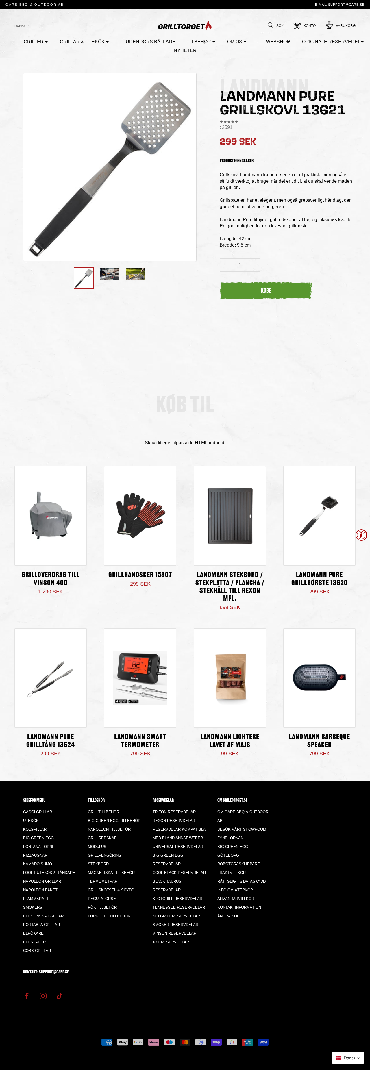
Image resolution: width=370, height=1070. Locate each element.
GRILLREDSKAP (102, 838)
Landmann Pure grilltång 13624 (50, 741)
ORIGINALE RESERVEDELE (333, 41)
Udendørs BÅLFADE (150, 41)
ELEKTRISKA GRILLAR (43, 916)
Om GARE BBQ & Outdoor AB (242, 816)
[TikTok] (59, 995)
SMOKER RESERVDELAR (175, 925)
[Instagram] (43, 995)
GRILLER (34, 41)
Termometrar (102, 881)
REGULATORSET (103, 899)
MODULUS (97, 847)
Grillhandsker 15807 (140, 575)
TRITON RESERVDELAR (174, 812)
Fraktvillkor (231, 873)
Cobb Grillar (37, 951)
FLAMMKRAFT (36, 899)
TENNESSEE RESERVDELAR (179, 907)
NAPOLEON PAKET (40, 890)
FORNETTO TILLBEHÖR (109, 916)
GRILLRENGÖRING (104, 855)
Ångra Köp (228, 916)
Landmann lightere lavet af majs (229, 741)
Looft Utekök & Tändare (49, 873)
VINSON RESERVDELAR (174, 933)
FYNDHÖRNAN (230, 838)
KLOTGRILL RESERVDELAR (177, 899)
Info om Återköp (235, 890)
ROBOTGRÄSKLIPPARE (238, 864)
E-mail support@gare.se (340, 4)
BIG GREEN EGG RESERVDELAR (168, 859)
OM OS (234, 41)
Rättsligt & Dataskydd (241, 881)
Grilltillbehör (103, 812)
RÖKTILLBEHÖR (102, 907)
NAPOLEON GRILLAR (42, 881)
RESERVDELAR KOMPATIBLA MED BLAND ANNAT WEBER (179, 833)
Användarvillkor (235, 899)
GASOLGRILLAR (37, 812)
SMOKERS (32, 907)
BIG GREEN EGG (38, 838)
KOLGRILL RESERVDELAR (176, 916)
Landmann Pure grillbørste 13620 (319, 579)
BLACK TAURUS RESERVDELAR (167, 885)
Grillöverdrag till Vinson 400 (51, 579)
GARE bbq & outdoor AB (34, 4)
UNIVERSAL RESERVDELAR (178, 847)
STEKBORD (98, 864)
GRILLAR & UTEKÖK (82, 41)
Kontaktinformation (239, 907)
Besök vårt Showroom (241, 829)
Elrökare (33, 933)
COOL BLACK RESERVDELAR (179, 873)
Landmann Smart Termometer (140, 741)
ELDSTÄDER (34, 942)
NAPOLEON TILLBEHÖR (109, 829)
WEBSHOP (278, 41)
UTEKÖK (31, 821)
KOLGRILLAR (35, 829)
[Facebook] (26, 995)
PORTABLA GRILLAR (41, 925)
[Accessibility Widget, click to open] (361, 535)
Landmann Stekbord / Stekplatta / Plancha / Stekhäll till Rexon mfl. (229, 587)
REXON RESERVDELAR (174, 821)
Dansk (20, 26)
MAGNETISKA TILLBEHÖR (111, 873)
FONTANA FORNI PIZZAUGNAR (38, 851)
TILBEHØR (199, 41)
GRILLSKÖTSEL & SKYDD (111, 890)
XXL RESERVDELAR (171, 942)
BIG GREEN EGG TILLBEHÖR (114, 821)
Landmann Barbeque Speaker (319, 741)
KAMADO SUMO (37, 864)
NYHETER (185, 50)
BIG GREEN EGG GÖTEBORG (232, 851)
